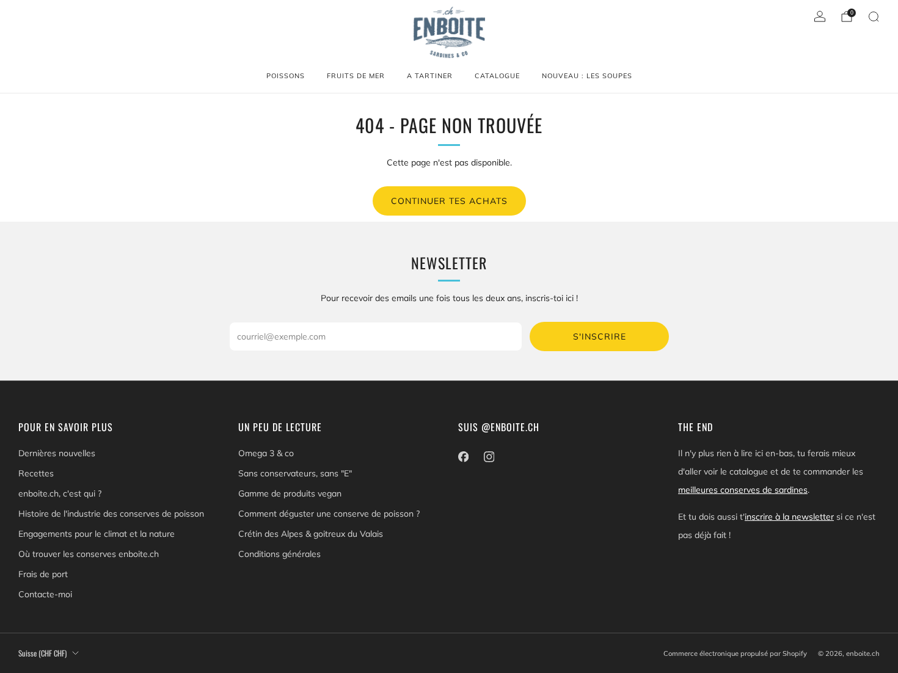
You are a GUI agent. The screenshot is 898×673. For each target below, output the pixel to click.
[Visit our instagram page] (489, 457)
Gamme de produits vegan (289, 493)
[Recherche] (873, 16)
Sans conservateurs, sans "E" (295, 473)
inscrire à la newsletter (789, 516)
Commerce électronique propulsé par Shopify (735, 653)
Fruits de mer (356, 75)
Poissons (285, 75)
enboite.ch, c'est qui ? (59, 493)
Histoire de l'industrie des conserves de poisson (111, 513)
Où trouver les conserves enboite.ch (88, 553)
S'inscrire (599, 336)
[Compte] (820, 16)
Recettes (36, 473)
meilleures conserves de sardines (743, 489)
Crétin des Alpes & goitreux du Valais (310, 533)
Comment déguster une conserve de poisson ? (329, 513)
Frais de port (43, 574)
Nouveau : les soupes (587, 75)
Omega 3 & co (266, 453)
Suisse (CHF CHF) (42, 653)
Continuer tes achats (449, 200)
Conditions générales (279, 553)
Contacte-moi (45, 594)
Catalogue (497, 75)
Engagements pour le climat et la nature (96, 533)
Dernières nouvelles (56, 453)
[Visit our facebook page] (463, 457)
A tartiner (430, 75)
